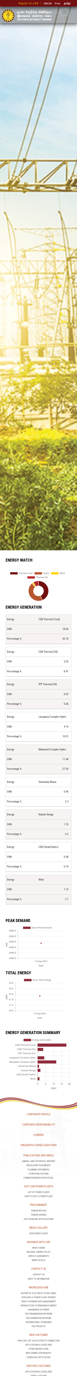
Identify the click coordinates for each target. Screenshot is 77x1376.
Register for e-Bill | (31, 3)
